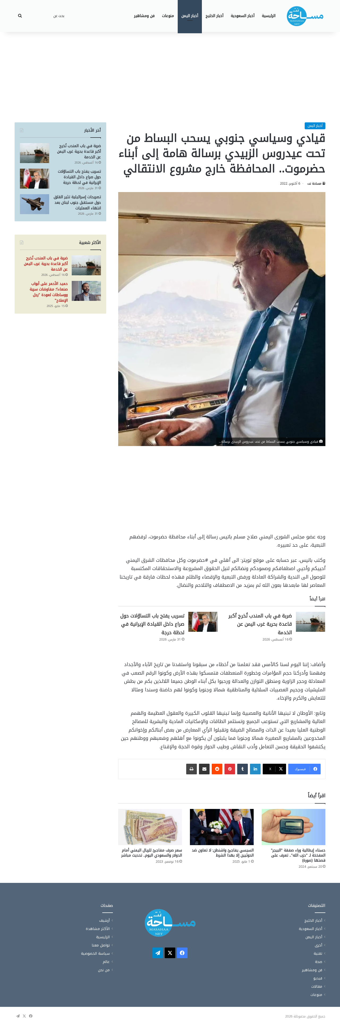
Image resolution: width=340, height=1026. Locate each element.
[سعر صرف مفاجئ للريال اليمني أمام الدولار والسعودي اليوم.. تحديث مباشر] (150, 827)
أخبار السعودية (242, 15)
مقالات (316, 986)
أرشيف (104, 920)
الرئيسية (268, 15)
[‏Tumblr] (242, 769)
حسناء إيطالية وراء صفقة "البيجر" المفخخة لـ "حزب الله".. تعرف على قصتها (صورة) (298, 855)
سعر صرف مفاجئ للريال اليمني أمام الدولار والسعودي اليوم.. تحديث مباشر (151, 853)
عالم (106, 961)
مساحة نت (314, 183)
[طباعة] (191, 769)
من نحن (104, 970)
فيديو (317, 978)
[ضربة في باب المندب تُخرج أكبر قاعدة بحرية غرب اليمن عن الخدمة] (310, 622)
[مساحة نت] (304, 16)
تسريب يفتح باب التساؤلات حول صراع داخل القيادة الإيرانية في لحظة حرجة (152, 624)
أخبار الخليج (214, 15)
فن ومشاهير (144, 15)
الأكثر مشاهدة (98, 928)
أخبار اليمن (189, 15)
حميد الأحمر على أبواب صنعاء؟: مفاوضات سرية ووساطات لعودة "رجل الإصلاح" (49, 292)
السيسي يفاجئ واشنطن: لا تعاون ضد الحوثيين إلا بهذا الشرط (223, 853)
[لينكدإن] (255, 769)
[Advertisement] (170, 77)
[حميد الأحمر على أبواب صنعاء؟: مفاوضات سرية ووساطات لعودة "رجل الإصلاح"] (86, 291)
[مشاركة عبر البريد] (204, 769)
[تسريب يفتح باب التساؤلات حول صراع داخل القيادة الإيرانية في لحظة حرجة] (203, 622)
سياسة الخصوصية (95, 953)
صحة (318, 962)
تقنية (318, 953)
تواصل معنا (101, 945)
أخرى (318, 945)
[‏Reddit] (217, 769)
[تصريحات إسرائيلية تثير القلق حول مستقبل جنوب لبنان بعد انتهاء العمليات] (34, 204)
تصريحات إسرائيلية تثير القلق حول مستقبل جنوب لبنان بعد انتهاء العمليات (77, 202)
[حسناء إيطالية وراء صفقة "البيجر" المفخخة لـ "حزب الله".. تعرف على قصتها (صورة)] (293, 827)
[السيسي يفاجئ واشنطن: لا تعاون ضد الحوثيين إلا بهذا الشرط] (222, 827)
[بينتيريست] (229, 769)
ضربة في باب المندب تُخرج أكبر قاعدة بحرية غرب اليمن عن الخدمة (260, 624)
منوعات (168, 15)
